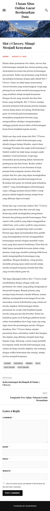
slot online (23, 367)
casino (7, 363)
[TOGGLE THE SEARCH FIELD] (46, 10)
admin (6, 56)
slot (38, 363)
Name (6, 447)
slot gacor (9, 367)
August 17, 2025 (19, 56)
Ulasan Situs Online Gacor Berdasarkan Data (25, 10)
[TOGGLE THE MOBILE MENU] (4, 10)
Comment (8, 418)
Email (6, 459)
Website (7, 471)
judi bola (18, 363)
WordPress (31, 506)
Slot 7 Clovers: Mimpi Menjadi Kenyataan (19, 45)
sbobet (29, 363)
